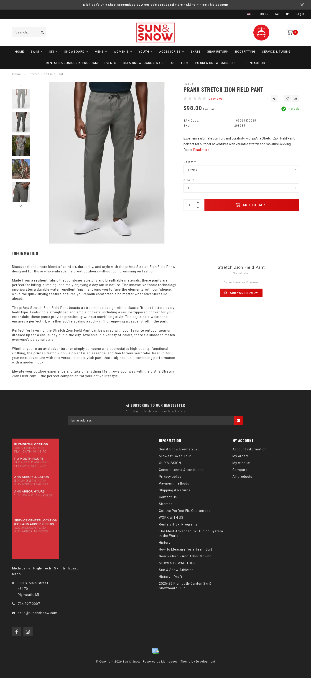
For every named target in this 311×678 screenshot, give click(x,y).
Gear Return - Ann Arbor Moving (185, 556)
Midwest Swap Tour (175, 456)
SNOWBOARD (74, 51)
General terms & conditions (181, 470)
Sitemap (166, 504)
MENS (99, 51)
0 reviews (216, 98)
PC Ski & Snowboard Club (217, 63)
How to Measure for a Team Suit (185, 549)
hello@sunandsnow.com (37, 613)
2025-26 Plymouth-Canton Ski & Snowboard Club (185, 586)
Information (25, 253)
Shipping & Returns (174, 490)
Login (300, 14)
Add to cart (254, 205)
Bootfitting (245, 51)
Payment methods (174, 483)
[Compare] (277, 14)
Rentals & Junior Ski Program (72, 63)
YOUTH (144, 51)
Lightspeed (169, 661)
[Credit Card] (155, 651)
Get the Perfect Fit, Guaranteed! (185, 511)
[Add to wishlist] (287, 98)
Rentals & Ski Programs (178, 524)
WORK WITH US (171, 517)
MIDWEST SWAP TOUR (177, 563)
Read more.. (202, 150)
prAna (189, 84)
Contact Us (255, 63)
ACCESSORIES (170, 51)
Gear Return (218, 51)
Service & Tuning (276, 51)
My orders (240, 456)
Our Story (180, 63)
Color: (190, 162)
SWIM (35, 51)
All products (242, 476)
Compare (239, 470)
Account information (249, 449)
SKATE (195, 51)
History (165, 542)
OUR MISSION (170, 463)
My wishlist (241, 463)
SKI (51, 51)
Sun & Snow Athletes (176, 570)
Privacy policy (170, 476)
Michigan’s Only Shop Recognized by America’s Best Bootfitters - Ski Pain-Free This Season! (155, 4)
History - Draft (170, 577)
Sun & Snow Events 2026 (179, 449)
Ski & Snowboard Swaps (144, 63)
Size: (189, 180)
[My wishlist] (287, 14)
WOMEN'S (121, 51)
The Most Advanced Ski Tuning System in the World (191, 533)
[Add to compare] (295, 98)
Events (110, 63)
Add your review (243, 293)
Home (19, 51)
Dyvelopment (205, 661)
